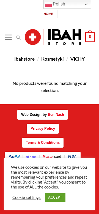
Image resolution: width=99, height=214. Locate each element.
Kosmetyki (52, 59)
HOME (48, 13)
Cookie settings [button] (26, 197)
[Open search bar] (18, 37)
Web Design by (42, 114)
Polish (58, 4)
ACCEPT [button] (55, 197)
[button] (8, 37)
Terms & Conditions (43, 142)
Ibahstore (24, 59)
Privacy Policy (43, 128)
